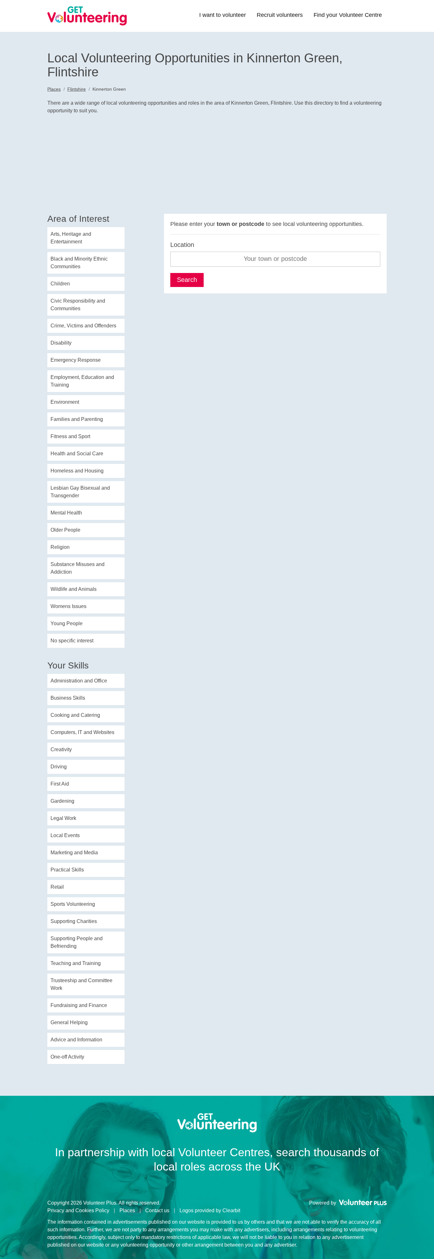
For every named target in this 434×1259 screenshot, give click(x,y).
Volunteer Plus (363, 1202)
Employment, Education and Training (82, 381)
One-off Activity (67, 1057)
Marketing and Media (74, 852)
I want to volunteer (222, 15)
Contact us (157, 1210)
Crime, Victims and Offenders (83, 325)
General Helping (69, 1022)
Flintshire (76, 89)
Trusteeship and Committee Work (81, 984)
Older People (65, 530)
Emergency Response (76, 360)
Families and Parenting (77, 419)
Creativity (61, 749)
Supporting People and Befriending (77, 942)
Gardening (62, 801)
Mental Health (66, 512)
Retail (57, 887)
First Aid (60, 784)
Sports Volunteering (73, 904)
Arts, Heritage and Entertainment (71, 237)
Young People (67, 623)
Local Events (65, 835)
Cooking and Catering (75, 715)
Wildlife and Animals (74, 589)
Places (54, 89)
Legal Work (63, 818)
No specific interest (72, 640)
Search (187, 279)
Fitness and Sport (70, 436)
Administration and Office (79, 680)
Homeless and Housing (77, 470)
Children (60, 283)
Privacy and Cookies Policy (78, 1210)
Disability (61, 343)
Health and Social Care (77, 453)
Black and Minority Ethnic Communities (79, 262)
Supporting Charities (74, 921)
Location (182, 244)
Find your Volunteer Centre (348, 15)
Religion (60, 547)
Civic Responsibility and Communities (78, 304)
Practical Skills (67, 869)
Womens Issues (68, 606)
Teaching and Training (76, 963)
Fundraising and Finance (79, 1005)
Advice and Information (76, 1039)
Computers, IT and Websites (82, 732)
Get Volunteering (87, 15)
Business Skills (68, 698)
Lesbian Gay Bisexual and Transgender (80, 491)
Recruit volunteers (280, 15)
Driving (59, 766)
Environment (65, 402)
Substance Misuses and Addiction (78, 568)
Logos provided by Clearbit (210, 1210)
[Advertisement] (217, 166)
